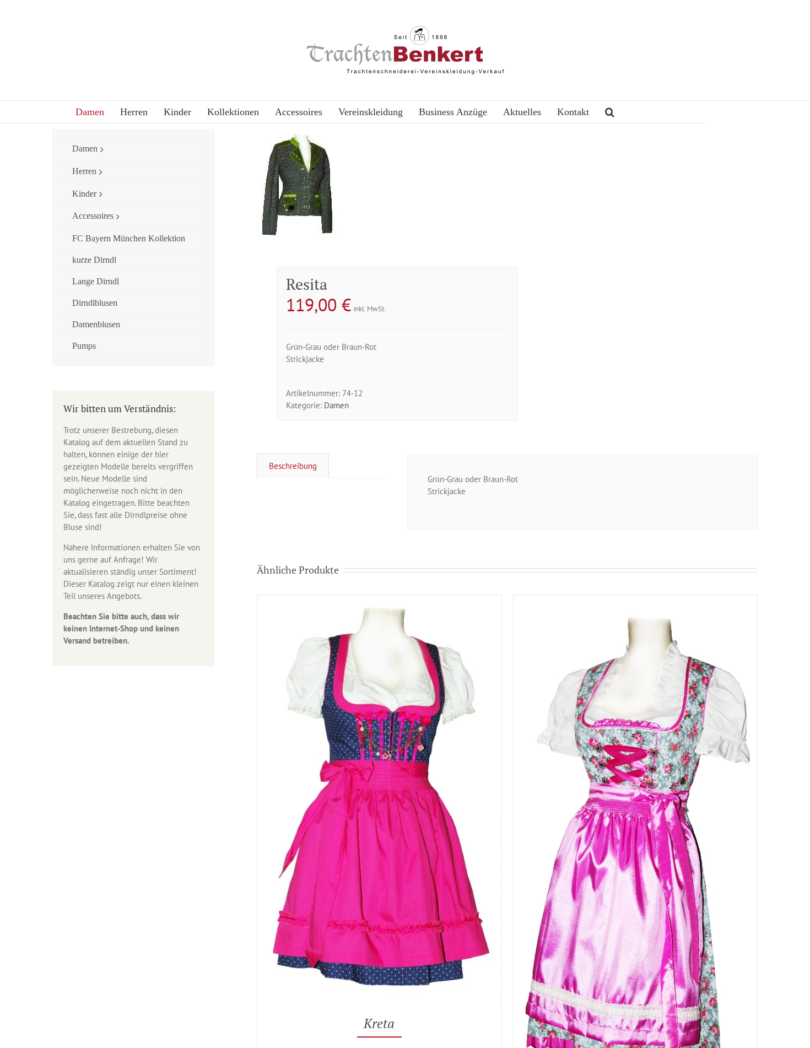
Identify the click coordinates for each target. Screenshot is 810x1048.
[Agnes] (635, 601)
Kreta (379, 1023)
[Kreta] (379, 601)
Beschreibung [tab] (293, 466)
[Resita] (377, 184)
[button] (609, 112)
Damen (336, 405)
